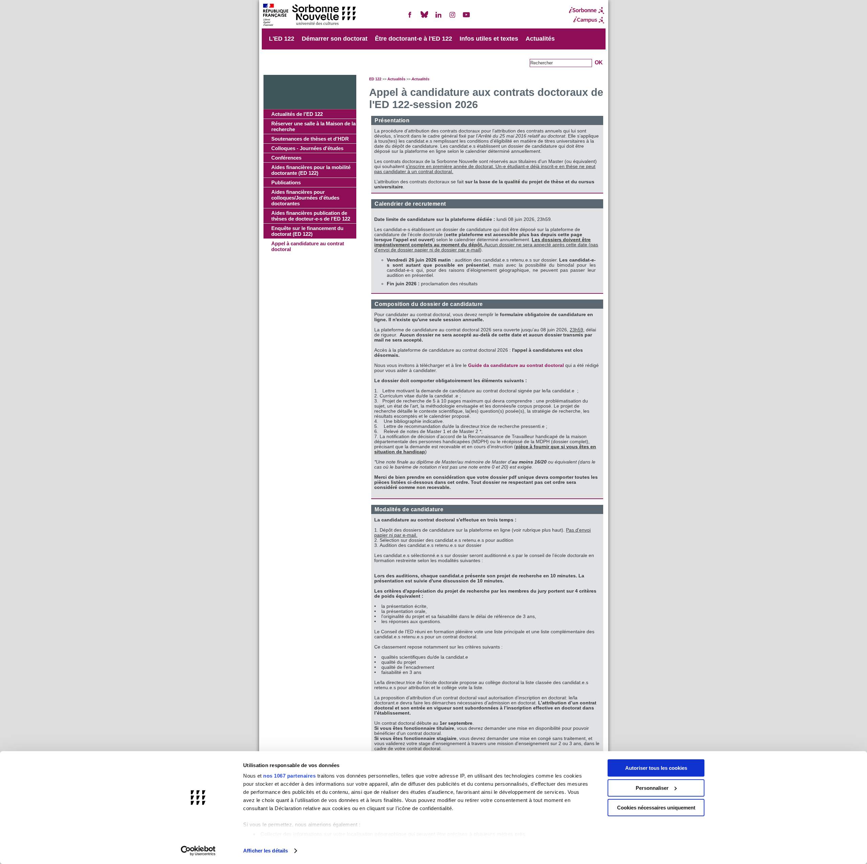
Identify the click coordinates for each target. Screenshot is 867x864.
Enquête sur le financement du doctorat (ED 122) (307, 231)
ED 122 (375, 79)
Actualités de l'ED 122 (297, 114)
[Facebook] (410, 17)
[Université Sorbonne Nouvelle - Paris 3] (309, 15)
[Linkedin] (438, 17)
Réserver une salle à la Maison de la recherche (313, 126)
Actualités (540, 38)
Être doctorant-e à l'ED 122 (413, 38)
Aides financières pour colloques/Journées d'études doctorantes (305, 197)
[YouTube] (466, 17)
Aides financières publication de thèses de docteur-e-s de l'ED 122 (310, 216)
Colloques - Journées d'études (307, 148)
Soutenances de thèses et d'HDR (310, 139)
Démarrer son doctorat (334, 38)
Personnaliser (652, 788)
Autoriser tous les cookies (656, 768)
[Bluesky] (424, 17)
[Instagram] (452, 17)
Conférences (286, 158)
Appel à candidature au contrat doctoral (307, 246)
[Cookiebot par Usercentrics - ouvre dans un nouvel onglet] (198, 851)
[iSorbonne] (587, 10)
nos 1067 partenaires (289, 776)
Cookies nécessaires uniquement (656, 807)
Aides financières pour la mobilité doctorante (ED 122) (311, 170)
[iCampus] (587, 20)
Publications (286, 182)
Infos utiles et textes (489, 38)
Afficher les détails (265, 850)
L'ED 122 (281, 38)
